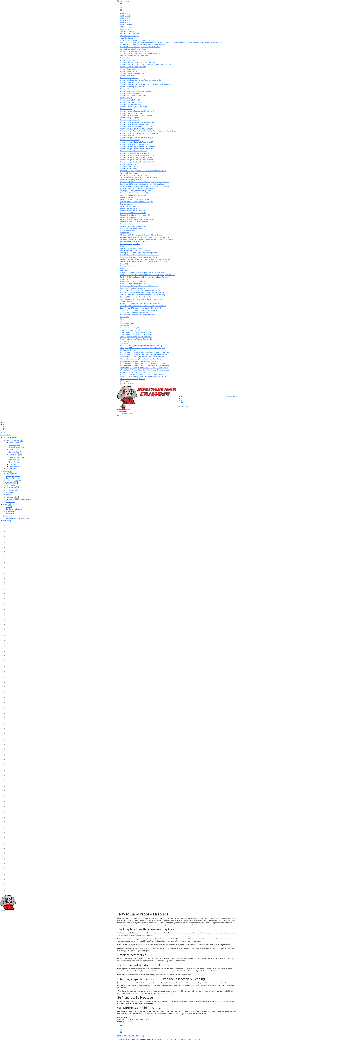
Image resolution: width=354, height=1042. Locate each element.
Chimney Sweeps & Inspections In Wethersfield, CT (138, 149)
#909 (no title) (125, 20)
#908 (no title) (125, 18)
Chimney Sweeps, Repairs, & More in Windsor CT (137, 162)
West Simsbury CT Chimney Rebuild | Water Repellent (139, 361)
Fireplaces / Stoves (9, 488)
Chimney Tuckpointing (128, 164)
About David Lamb (126, 38)
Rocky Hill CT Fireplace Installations (132, 288)
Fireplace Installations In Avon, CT (132, 208)
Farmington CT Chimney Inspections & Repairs (136, 193)
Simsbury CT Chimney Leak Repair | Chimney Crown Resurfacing (142, 295)
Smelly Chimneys (126, 301)
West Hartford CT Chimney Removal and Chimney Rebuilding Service (144, 354)
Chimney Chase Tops (127, 60)
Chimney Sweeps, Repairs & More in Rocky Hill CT (137, 157)
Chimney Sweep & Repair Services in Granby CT (136, 129)
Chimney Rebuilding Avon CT (130, 82)
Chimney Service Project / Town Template (134, 107)
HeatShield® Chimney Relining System (133, 242)
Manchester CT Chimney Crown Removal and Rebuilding (139, 257)
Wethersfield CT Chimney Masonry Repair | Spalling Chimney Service (144, 368)
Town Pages (124, 341)
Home (122, 246)
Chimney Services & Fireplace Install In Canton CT (137, 111)
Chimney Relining (126, 89)
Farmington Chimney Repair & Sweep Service (136, 191)
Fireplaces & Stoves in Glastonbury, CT (133, 226)
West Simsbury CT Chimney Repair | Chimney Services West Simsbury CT (145, 366)
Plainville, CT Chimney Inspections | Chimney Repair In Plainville (142, 273)
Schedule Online (126, 413)
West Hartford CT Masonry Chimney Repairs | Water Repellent (142, 357)
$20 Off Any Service (127, 31)
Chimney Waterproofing (128, 169)
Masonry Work (11, 459)
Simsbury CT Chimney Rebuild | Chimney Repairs (137, 297)
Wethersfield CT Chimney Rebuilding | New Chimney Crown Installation (145, 370)
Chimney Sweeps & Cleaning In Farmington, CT (136, 142)
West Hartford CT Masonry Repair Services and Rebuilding (140, 359)
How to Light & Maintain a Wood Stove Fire (135, 250)
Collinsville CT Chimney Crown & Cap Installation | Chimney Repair (143, 171)
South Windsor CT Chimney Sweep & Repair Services (138, 310)
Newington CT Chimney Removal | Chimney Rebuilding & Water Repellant (145, 259)
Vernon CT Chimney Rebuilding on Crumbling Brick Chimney (141, 346)
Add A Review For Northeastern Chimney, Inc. (136, 40)
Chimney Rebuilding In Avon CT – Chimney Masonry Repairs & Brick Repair (146, 84)
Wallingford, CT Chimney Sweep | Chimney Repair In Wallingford (142, 348)
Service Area (10, 513)
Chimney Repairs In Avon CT (130, 100)
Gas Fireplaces (125, 233)
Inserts (8, 495)
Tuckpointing (13, 464)
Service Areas (122, 1036)
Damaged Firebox (15, 466)
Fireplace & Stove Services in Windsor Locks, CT (136, 202)
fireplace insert (129, 925)
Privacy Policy (125, 279)
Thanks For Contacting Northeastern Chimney (136, 332)
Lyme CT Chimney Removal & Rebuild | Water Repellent (139, 255)
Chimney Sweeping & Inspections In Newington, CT (138, 138)
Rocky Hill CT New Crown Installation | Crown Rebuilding (140, 290)
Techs (122, 319)
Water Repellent (11, 485)
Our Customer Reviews (128, 266)
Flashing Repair (11, 469)
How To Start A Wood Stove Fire (20, 500)
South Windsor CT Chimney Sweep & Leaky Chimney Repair (140, 308)
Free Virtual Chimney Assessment (131, 228)
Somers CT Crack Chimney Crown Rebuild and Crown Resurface (142, 304)
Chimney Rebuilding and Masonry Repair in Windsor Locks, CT (141, 80)
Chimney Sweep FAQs (127, 135)
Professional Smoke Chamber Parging (133, 281)
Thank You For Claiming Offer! (130, 328)
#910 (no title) (125, 22)
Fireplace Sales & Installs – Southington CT (135, 215)
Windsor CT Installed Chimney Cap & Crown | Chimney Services (142, 374)
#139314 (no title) (126, 27)
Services (6, 471)
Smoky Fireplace (14, 445)
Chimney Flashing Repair (128, 71)
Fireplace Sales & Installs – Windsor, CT (133, 217)
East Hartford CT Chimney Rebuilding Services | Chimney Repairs (142, 184)
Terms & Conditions (127, 323)
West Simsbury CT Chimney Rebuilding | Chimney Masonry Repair (143, 363)
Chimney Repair (8, 437)
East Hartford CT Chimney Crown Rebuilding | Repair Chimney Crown (144, 182)
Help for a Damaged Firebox (130, 244)
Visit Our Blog (10, 511)
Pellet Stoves (124, 270)
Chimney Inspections (127, 76)
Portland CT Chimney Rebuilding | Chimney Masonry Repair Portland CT (145, 277)
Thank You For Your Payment (130, 330)
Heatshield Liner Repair (17, 457)
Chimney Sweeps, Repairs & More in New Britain (137, 155)
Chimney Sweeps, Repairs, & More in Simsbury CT (137, 160)
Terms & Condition (172, 1039)
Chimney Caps (125, 58)
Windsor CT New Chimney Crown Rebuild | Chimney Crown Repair (143, 377)
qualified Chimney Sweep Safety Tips (133, 284)
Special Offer (124, 317)
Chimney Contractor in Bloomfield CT (133, 67)
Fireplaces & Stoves (127, 224)
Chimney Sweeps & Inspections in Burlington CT (137, 144)
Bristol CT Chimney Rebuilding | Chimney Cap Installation (140, 47)
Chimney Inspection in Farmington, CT (133, 73)
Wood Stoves (124, 381)
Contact (5, 516)
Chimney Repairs (126, 98)
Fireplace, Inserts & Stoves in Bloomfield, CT (135, 222)
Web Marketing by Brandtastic (191, 1039)
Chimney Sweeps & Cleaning (130, 140)
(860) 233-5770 (124, 1)
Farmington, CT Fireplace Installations (133, 195)
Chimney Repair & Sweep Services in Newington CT (138, 91)
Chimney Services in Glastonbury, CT (132, 113)
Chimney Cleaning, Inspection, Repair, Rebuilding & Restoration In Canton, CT (147, 65)
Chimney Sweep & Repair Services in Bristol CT (136, 124)
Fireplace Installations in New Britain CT (134, 211)
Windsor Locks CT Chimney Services (132, 379)
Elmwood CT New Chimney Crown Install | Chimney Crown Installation (144, 186)
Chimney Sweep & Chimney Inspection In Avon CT (137, 115)
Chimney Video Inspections (129, 166)
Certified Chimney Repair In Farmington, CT (135, 56)
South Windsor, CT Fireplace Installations (134, 312)
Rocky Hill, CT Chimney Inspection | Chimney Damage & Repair (142, 292)
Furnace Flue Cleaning (128, 231)
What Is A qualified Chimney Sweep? (132, 372)
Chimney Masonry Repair (129, 78)
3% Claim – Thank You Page (129, 34)
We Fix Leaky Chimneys (128, 350)
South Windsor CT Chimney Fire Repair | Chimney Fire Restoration (143, 306)
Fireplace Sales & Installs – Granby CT (133, 213)
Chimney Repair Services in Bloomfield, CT (134, 96)
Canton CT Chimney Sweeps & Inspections (135, 51)
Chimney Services (126, 109)
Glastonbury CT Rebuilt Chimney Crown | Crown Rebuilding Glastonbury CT (146, 239)
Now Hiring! (124, 264)
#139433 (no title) (126, 29)
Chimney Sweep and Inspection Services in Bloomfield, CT (140, 133)
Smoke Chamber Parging (17, 447)
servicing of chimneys (145, 1014)
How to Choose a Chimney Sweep (132, 248)
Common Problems (12, 440)
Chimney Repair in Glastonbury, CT (132, 93)
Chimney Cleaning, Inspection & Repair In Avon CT (137, 62)
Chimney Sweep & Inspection (130, 118)
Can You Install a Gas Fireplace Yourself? (134, 49)
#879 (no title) (125, 14)
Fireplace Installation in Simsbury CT (132, 206)
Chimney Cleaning (12, 474)
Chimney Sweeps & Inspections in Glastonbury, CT (137, 146)
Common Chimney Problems (130, 173)
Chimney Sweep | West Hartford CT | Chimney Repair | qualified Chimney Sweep (148, 131)
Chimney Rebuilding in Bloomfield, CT (133, 87)
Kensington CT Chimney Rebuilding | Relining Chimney (139, 253)
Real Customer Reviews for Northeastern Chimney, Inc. (139, 286)
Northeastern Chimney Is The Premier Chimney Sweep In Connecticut (144, 261)
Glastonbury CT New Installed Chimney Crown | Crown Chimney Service (145, 237)
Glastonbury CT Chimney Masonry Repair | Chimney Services (141, 235)
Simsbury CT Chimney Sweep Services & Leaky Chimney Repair (142, 299)
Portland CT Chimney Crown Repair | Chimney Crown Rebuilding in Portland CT (147, 275)
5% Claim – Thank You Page (129, 36)
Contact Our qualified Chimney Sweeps (133, 175)
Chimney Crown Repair (128, 69)
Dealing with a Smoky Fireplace (131, 180)
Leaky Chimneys (8, 483)
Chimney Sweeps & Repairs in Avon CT (133, 151)
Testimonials (124, 326)
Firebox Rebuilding (126, 197)
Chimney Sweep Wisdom (128, 383)
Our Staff (123, 268)
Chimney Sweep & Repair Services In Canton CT (136, 127)
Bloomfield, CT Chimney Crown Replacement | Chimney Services (142, 45)
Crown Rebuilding (15, 462)
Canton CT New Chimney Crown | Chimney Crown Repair (140, 53)
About (5, 504)
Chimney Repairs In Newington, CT (132, 102)
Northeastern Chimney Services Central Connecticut (141, 177)
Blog (142, 1036)
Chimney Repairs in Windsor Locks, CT (133, 104)
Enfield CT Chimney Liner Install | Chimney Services (138, 188)
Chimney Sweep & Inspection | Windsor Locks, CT (137, 122)
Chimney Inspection (13, 476)
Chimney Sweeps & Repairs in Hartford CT (134, 153)
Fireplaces (9, 492)
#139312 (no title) (126, 25)
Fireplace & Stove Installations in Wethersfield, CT (137, 200)
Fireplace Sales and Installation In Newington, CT (137, 219)
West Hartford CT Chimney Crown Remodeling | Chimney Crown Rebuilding (146, 352)
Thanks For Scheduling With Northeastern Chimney (138, 339)
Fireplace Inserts (126, 204)
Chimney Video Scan (13, 478)
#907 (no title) (125, 16)
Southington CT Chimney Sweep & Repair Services (137, 315)
